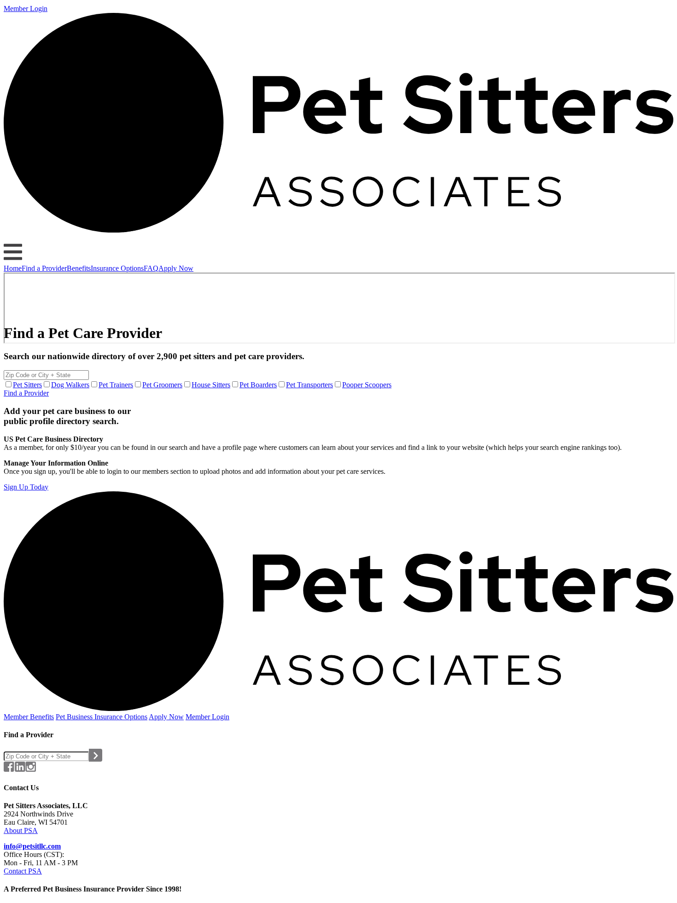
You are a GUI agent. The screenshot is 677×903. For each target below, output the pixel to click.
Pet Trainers (116, 385)
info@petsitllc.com (32, 846)
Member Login (25, 8)
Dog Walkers (70, 385)
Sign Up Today (26, 487)
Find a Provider (44, 268)
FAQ (151, 268)
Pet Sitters (27, 385)
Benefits (79, 268)
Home (13, 268)
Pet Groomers (162, 385)
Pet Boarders (258, 385)
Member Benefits (29, 717)
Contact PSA (23, 871)
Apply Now (175, 268)
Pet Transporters (309, 385)
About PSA (21, 830)
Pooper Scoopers (366, 385)
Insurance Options (117, 268)
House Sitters (211, 385)
